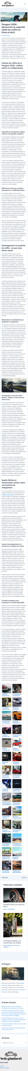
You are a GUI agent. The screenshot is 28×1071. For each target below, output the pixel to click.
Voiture (5, 909)
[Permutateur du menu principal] (25, 3)
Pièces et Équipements (8, 945)
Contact (2, 1066)
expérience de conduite (8, 494)
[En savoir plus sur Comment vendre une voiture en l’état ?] (14, 895)
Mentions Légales (4, 1068)
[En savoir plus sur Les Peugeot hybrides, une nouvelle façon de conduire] (12, 925)
